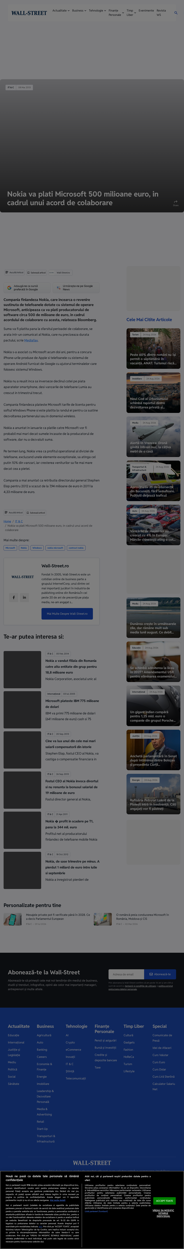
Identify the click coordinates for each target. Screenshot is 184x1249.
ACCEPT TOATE (164, 1200)
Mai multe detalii (57, 1200)
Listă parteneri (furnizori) (96, 1211)
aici (40, 1226)
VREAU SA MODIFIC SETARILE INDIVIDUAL (163, 1213)
